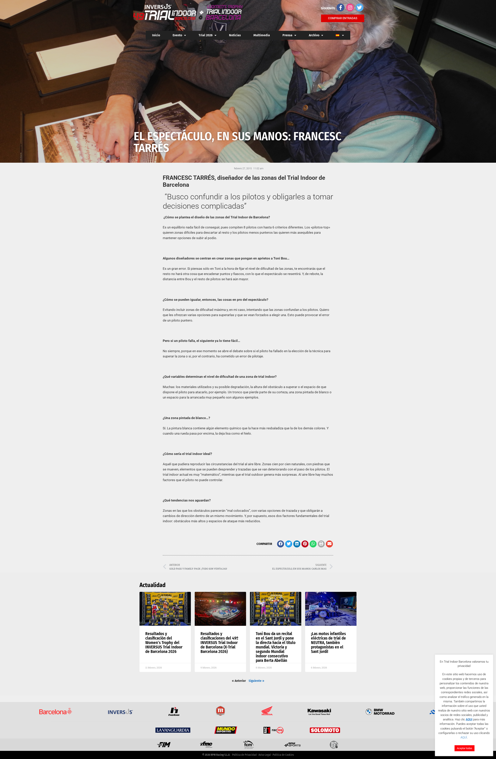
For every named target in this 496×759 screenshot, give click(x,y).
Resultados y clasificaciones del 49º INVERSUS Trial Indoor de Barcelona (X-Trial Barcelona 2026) (219, 642)
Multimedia (261, 35)
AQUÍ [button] (464, 737)
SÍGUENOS (328, 8)
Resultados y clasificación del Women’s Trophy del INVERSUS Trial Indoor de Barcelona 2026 (164, 642)
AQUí (469, 719)
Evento (177, 35)
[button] (280, 543)
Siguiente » (256, 681)
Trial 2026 (206, 35)
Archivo (314, 35)
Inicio (156, 35)
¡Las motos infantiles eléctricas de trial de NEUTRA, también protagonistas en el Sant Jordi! (328, 642)
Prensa (287, 35)
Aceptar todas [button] (464, 748)
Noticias (235, 35)
